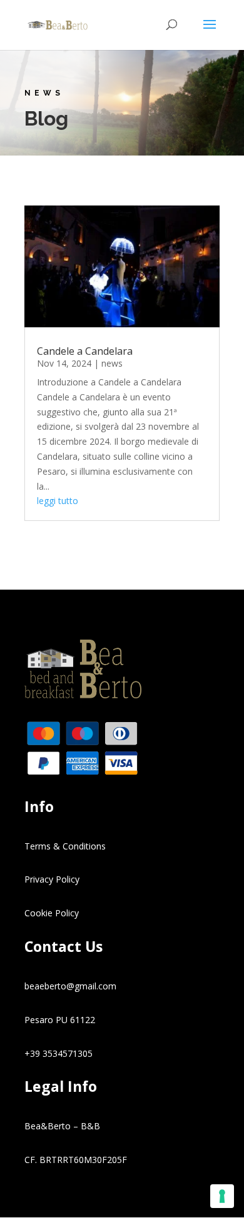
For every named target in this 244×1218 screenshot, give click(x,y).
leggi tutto (57, 501)
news (112, 363)
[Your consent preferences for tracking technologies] (222, 1196)
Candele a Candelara (85, 351)
